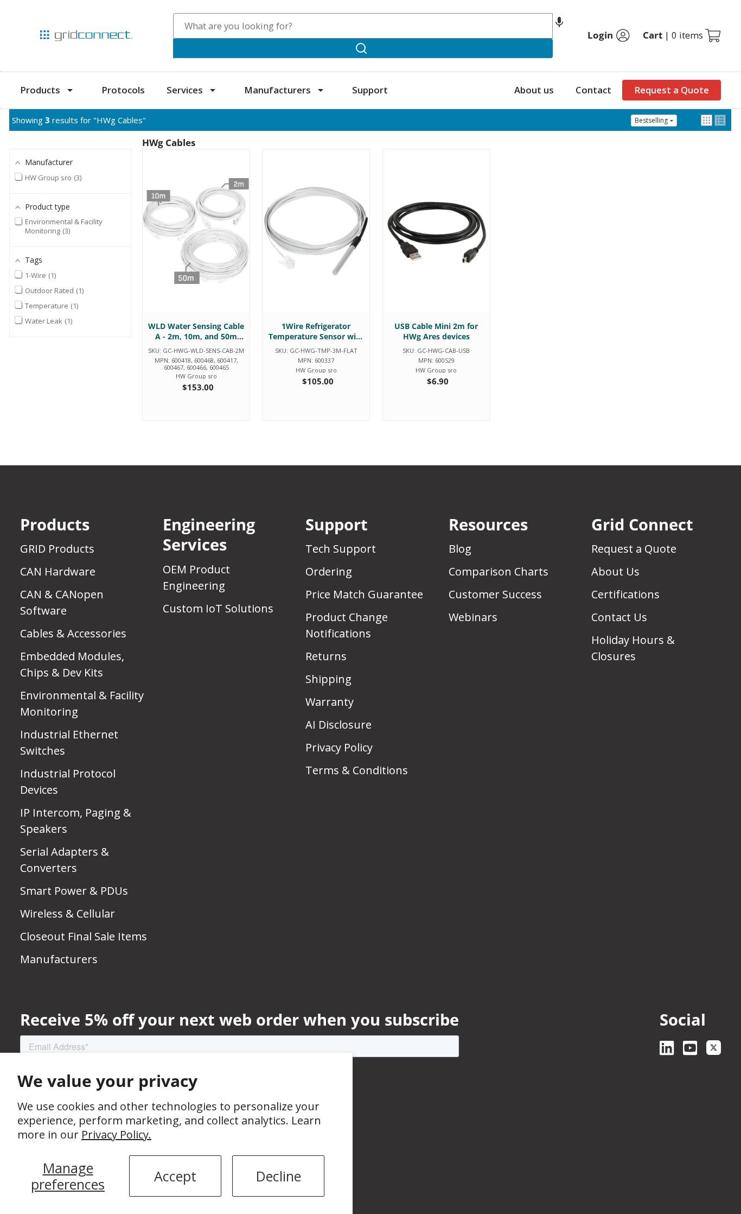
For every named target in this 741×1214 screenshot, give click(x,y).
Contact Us (619, 617)
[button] (559, 26)
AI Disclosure (338, 724)
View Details (196, 241)
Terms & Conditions (356, 770)
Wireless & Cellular (67, 913)
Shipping (328, 679)
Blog (460, 548)
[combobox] (363, 26)
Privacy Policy (339, 747)
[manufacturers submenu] (320, 90)
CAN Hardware (57, 571)
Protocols (123, 90)
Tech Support (340, 548)
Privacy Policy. (116, 1134)
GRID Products (57, 548)
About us (534, 90)
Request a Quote (671, 90)
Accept (175, 1176)
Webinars (473, 617)
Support (370, 90)
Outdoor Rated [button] (53, 290)
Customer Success (495, 594)
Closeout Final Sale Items (83, 936)
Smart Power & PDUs (74, 890)
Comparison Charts (498, 571)
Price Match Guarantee (364, 594)
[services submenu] (212, 90)
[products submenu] (70, 90)
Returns (326, 656)
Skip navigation (42, 13)
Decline (278, 1176)
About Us (615, 571)
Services (185, 90)
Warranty (329, 701)
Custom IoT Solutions (218, 608)
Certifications (625, 594)
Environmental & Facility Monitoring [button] (64, 226)
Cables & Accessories (73, 633)
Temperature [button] (50, 306)
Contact (593, 90)
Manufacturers (277, 90)
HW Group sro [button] (52, 177)
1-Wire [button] (39, 275)
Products (40, 90)
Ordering (328, 571)
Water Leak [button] (48, 321)
